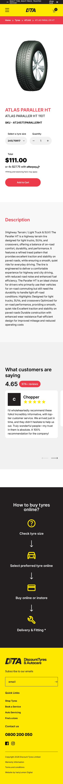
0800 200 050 (18, 734)
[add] (48, 140)
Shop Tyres (11, 700)
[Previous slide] (45, 458)
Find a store (11, 718)
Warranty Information (14, 762)
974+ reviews (30, 384)
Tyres (17, 20)
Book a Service (13, 706)
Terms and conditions (14, 767)
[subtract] (33, 140)
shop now (51, 2)
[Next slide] (54, 458)
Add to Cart (23, 182)
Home (8, 20)
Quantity (36, 133)
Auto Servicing (13, 712)
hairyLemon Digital (24, 772)
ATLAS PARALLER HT (45, 20)
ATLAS (27, 20)
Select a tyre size (17, 133)
